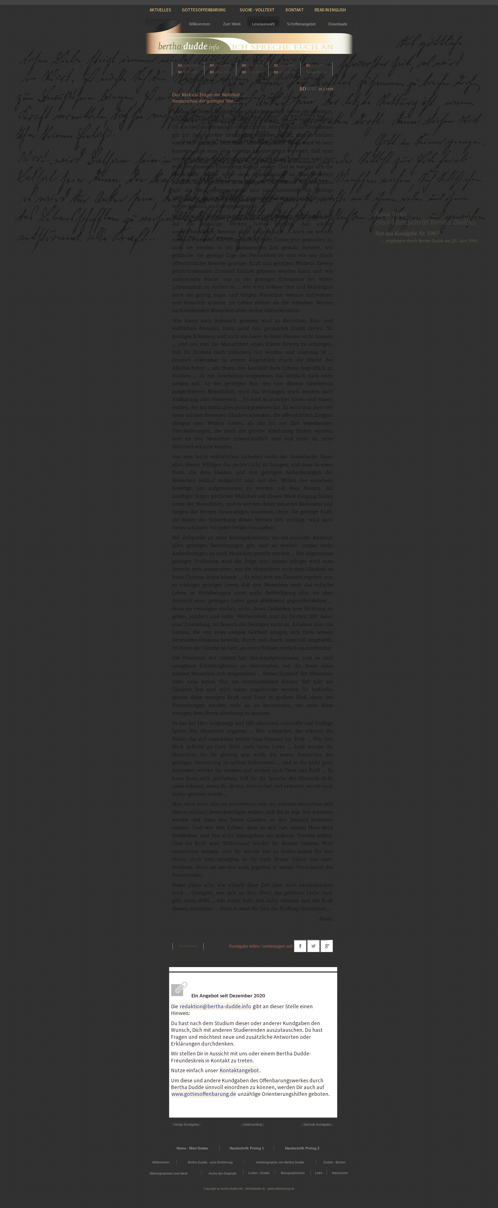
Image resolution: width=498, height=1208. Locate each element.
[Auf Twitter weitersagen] (313, 950)
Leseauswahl (263, 24)
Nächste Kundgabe (317, 1124)
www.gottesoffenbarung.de (203, 1093)
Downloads (337, 24)
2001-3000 (252, 65)
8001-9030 (284, 72)
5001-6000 (188, 72)
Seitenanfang (252, 1124)
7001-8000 (252, 72)
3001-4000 (284, 65)
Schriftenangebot (301, 24)
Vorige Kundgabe (186, 1124)
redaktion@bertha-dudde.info (215, 1006)
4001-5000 (316, 65)
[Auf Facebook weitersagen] (300, 950)
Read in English (330, 10)
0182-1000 (188, 65)
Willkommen (199, 24)
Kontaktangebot (239, 1070)
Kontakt (295, 10)
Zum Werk (232, 24)
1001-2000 (220, 65)
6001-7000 (220, 72)
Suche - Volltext (257, 10)
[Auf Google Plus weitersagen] (327, 950)
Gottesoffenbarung (204, 10)
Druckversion (188, 946)
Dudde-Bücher (316, 72)
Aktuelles (160, 10)
